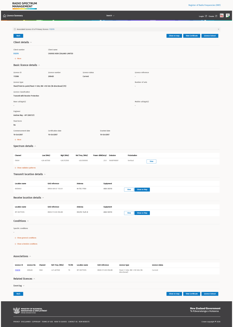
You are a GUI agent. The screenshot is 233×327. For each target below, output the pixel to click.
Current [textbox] (86, 76)
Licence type (18, 82)
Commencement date (21, 131)
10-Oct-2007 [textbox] (18, 135)
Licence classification (21, 92)
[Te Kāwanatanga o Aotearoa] (205, 310)
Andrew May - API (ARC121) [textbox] (23, 115)
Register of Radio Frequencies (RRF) (204, 5)
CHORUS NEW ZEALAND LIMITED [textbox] (60, 54)
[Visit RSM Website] (24, 5)
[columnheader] (19, 265)
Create (213, 15)
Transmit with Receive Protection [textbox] (26, 96)
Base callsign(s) (19, 102)
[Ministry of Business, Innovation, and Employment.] (30, 310)
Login (203, 15)
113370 (51, 29)
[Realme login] (222, 16)
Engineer (16, 111)
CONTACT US (73, 322)
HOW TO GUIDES (60, 322)
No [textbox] (14, 125)
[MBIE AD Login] (228, 16)
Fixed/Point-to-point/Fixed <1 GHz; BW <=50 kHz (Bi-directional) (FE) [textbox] (39, 86)
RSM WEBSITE (84, 322)
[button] (22, 155)
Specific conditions (20, 228)
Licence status (88, 72)
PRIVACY (16, 322)
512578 (16, 54)
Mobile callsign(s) (142, 102)
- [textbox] (135, 76)
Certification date (54, 131)
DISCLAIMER (26, 322)
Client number (19, 50)
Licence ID (17, 72)
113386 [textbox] (16, 76)
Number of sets (141, 82)
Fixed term (17, 121)
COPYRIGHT (36, 322)
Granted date (105, 131)
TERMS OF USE (47, 322)
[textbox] (29, 54)
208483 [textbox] (51, 76)
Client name (52, 50)
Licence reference (142, 72)
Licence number (54, 72)
